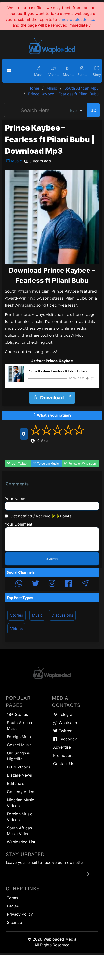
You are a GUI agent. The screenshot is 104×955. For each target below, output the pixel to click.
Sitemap (14, 922)
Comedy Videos (21, 791)
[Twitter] (35, 584)
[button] (9, 71)
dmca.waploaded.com (78, 19)
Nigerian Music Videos (20, 802)
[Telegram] (85, 584)
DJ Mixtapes (18, 767)
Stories (16, 615)
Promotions (63, 755)
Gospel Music (19, 744)
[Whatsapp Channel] (19, 584)
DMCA (13, 906)
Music (16, 161)
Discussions (62, 615)
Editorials (15, 783)
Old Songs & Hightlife (18, 756)
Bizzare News (19, 775)
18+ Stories (17, 714)
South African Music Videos (19, 830)
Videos (16, 628)
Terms (12, 897)
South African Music (19, 725)
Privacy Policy (20, 914)
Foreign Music (19, 736)
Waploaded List (21, 841)
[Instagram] (52, 584)
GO (93, 110)
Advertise (62, 747)
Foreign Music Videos (19, 816)
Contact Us (63, 763)
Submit (52, 559)
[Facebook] (68, 584)
